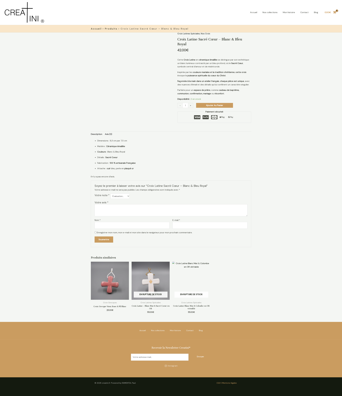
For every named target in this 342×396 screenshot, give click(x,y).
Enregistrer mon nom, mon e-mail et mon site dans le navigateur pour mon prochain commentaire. (144, 232)
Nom (98, 220)
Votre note (102, 195)
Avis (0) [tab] (108, 134)
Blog (316, 12)
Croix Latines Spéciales (188, 33)
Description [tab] (96, 134)
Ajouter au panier (214, 105)
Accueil (253, 12)
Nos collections (270, 12)
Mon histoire (289, 12)
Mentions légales (229, 383)
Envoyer (200, 356)
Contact (304, 12)
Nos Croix (205, 33)
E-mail (176, 220)
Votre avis (101, 202)
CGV (219, 383)
